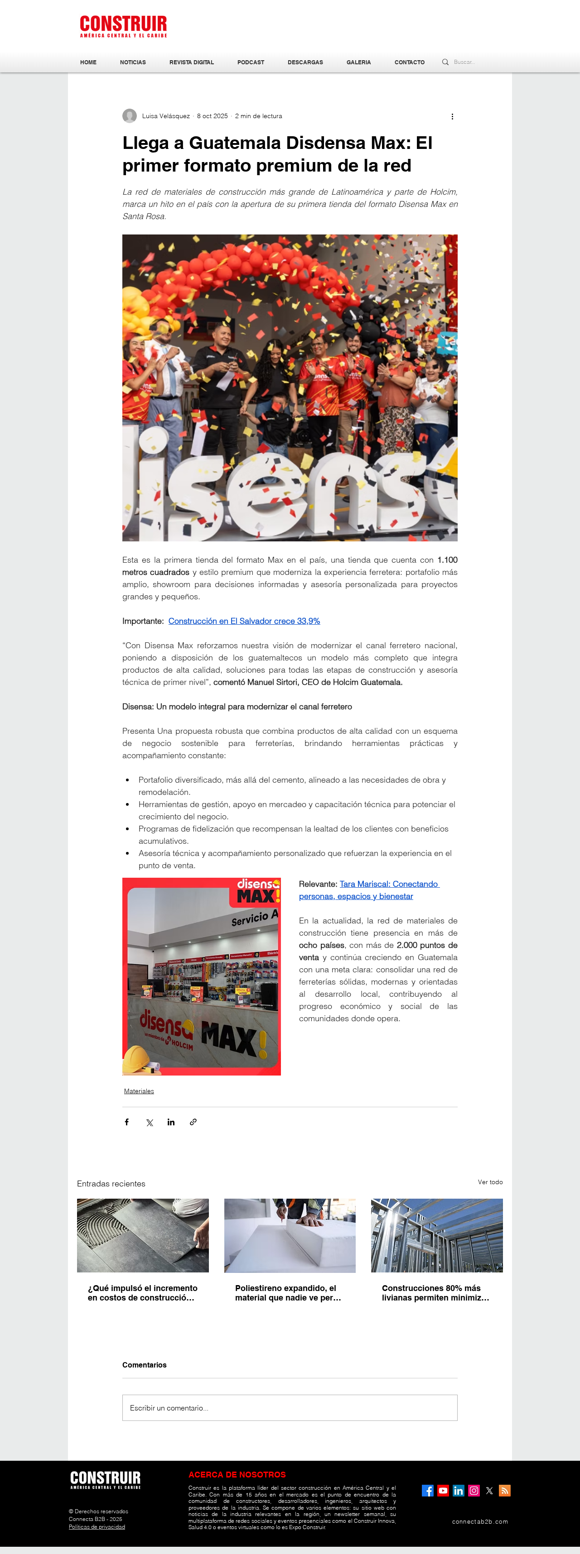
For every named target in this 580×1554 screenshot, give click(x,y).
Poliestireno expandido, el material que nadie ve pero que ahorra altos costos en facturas (287, 1292)
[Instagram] (474, 1491)
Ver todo (490, 1182)
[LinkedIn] (458, 1491)
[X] (489, 1491)
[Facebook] (428, 1491)
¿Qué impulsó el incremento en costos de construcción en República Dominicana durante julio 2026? (143, 1292)
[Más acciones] (452, 115)
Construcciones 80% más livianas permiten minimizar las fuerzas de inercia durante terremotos (435, 1292)
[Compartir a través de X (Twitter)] (149, 1122)
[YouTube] (443, 1491)
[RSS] (505, 1491)
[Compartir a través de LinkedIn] (171, 1122)
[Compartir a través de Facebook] (126, 1122)
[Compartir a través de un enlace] (193, 1122)
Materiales (139, 1091)
